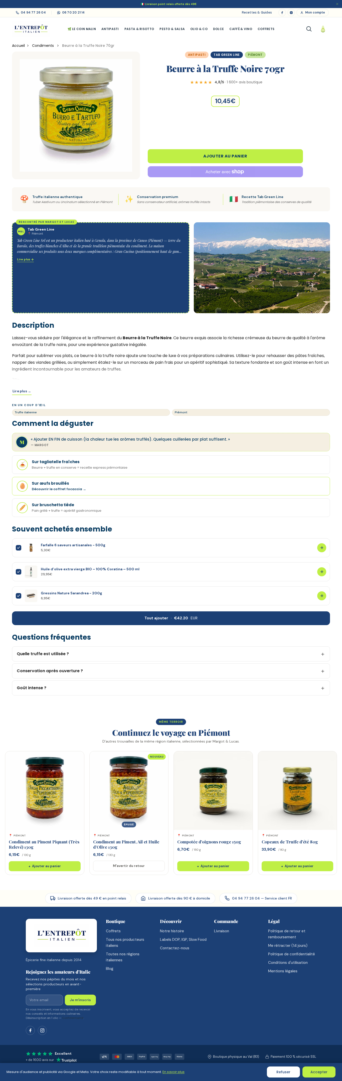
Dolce (218, 29)
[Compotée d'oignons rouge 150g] (213, 790)
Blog (109, 968)
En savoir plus (173, 1071)
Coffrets (266, 29)
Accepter (318, 1071)
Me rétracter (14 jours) (287, 945)
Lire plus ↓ (25, 259)
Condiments (43, 45)
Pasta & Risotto (139, 29)
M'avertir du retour (129, 866)
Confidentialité (72, 1018)
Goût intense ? (31, 688)
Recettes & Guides (257, 13)
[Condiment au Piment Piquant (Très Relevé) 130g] (44, 790)
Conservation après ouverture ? (50, 671)
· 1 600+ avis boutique (238, 82)
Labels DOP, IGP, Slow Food (183, 939)
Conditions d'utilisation (288, 962)
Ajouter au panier (225, 156)
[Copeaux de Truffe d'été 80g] (297, 790)
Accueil (18, 45)
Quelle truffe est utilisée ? (43, 654)
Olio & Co (199, 29)
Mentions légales (282, 971)
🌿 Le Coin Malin (82, 29)
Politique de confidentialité (291, 954)
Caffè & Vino (240, 29)
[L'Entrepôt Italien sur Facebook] (282, 12)
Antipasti (110, 29)
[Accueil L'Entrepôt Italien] (61, 936)
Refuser (283, 1071)
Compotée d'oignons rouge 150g (209, 841)
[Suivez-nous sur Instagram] (42, 1030)
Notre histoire (172, 931)
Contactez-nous (174, 948)
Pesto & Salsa (172, 29)
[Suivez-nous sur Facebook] (30, 1030)
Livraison (221, 931)
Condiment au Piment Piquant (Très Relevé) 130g (44, 844)
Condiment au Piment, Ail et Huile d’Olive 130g (126, 844)
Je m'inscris (80, 1000)
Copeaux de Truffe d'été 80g (290, 841)
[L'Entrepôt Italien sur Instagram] (291, 12)
